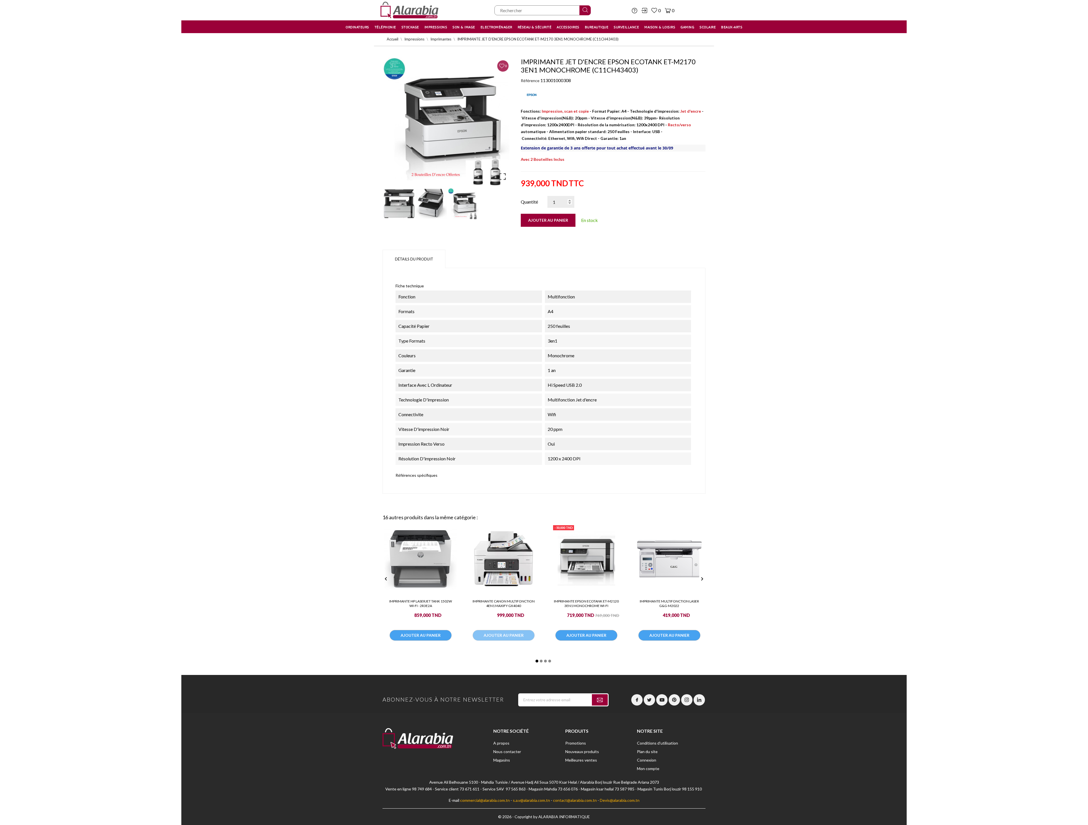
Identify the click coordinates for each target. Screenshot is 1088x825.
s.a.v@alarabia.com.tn (531, 800)
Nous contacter (507, 751)
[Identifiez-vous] (644, 10)
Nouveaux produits (582, 751)
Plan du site (647, 751)
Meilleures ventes (581, 760)
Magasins (501, 760)
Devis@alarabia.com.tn (619, 800)
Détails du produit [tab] (414, 259)
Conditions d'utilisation (657, 743)
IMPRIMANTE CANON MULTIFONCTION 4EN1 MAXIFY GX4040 (504, 603)
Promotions (575, 743)
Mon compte (648, 768)
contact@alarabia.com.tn (575, 800)
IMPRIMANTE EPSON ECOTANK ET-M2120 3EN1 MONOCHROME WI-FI (586, 603)
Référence (530, 80)
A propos (501, 743)
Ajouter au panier (548, 220)
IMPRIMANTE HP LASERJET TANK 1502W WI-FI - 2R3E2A (420, 603)
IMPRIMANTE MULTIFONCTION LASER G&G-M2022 (669, 603)
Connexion (646, 760)
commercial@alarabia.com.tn (485, 800)
